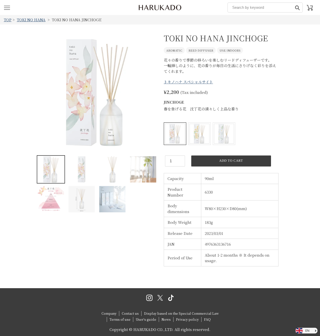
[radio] (175, 133)
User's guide (146, 319)
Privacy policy (187, 319)
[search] (265, 8)
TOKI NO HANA (31, 19)
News (166, 319)
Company (109, 313)
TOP (8, 19)
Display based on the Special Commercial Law (181, 313)
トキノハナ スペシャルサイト (188, 81)
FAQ (207, 319)
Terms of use (120, 319)
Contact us (130, 313)
